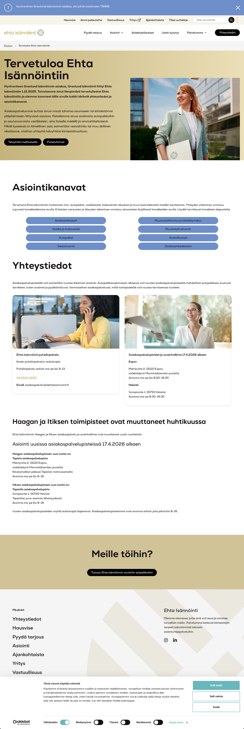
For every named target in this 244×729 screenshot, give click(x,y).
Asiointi (20, 646)
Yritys (18, 663)
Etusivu (8, 45)
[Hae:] (212, 20)
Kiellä (216, 707)
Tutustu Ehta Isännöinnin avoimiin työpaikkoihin (122, 572)
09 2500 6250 (26, 378)
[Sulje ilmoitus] (238, 8)
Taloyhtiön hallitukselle (22, 142)
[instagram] (166, 640)
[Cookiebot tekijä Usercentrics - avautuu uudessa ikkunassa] (21, 722)
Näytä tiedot (176, 722)
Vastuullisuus (27, 672)
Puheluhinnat (55, 142)
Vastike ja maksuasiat (66, 229)
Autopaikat (66, 237)
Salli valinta (216, 696)
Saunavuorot (66, 246)
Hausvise (22, 628)
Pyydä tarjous (28, 637)
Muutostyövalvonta (178, 229)
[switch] (98, 722)
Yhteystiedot (26, 619)
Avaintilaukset (178, 237)
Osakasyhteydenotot (178, 246)
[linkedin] (175, 640)
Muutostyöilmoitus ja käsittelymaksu (178, 220)
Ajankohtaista (28, 654)
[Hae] (231, 20)
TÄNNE (105, 6)
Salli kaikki (216, 685)
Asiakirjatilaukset (66, 220)
